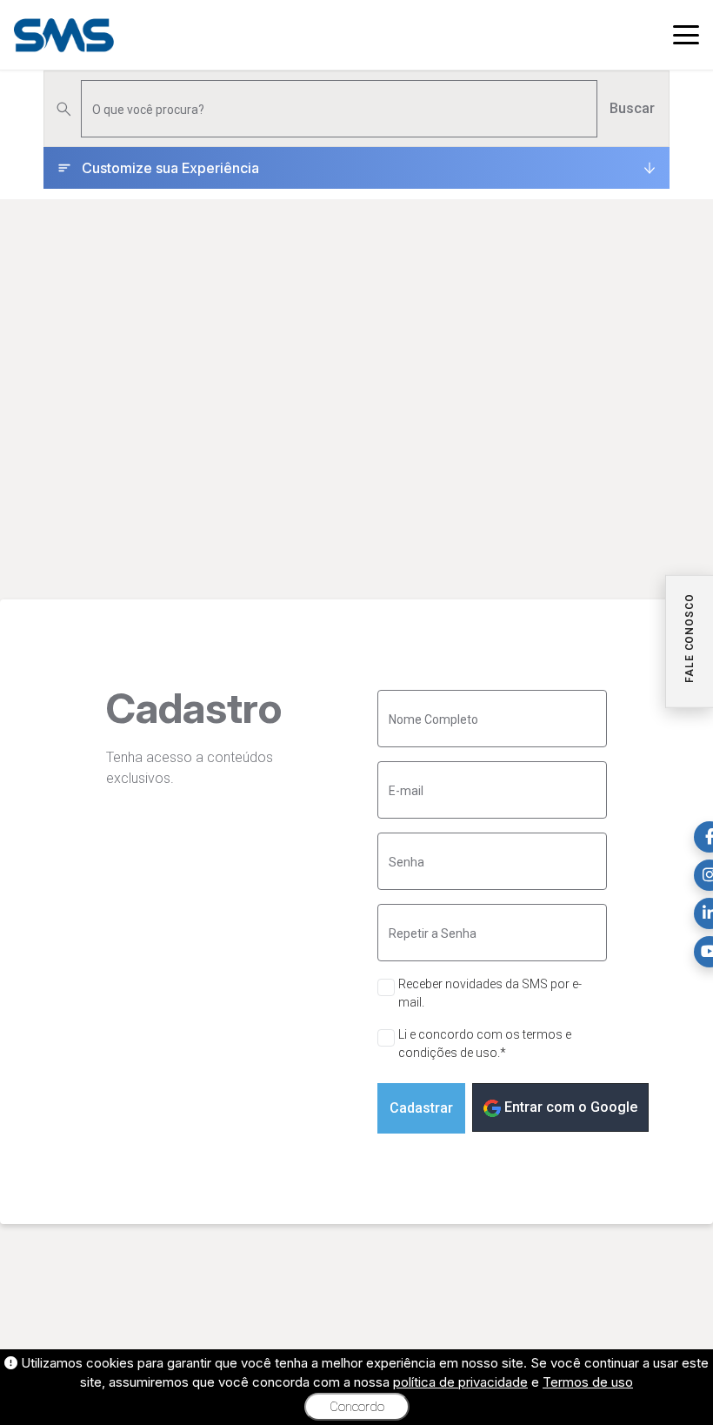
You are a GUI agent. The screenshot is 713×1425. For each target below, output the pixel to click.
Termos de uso (588, 1382)
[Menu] (686, 34)
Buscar (632, 108)
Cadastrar (421, 1108)
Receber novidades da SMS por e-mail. (490, 993)
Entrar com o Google (569, 1107)
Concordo (357, 1407)
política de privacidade (460, 1382)
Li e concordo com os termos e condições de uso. (484, 1043)
